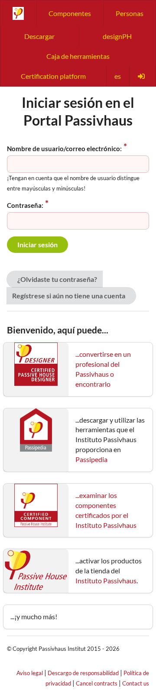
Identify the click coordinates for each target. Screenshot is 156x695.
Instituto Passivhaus (105, 580)
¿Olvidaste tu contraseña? (57, 279)
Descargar (39, 36)
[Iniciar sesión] (142, 76)
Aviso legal (29, 672)
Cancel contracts (96, 683)
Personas (129, 13)
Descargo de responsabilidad (83, 672)
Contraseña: (25, 205)
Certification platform (53, 76)
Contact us (135, 683)
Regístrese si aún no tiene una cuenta (68, 295)
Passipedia (91, 459)
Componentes (70, 13)
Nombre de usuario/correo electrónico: (64, 148)
